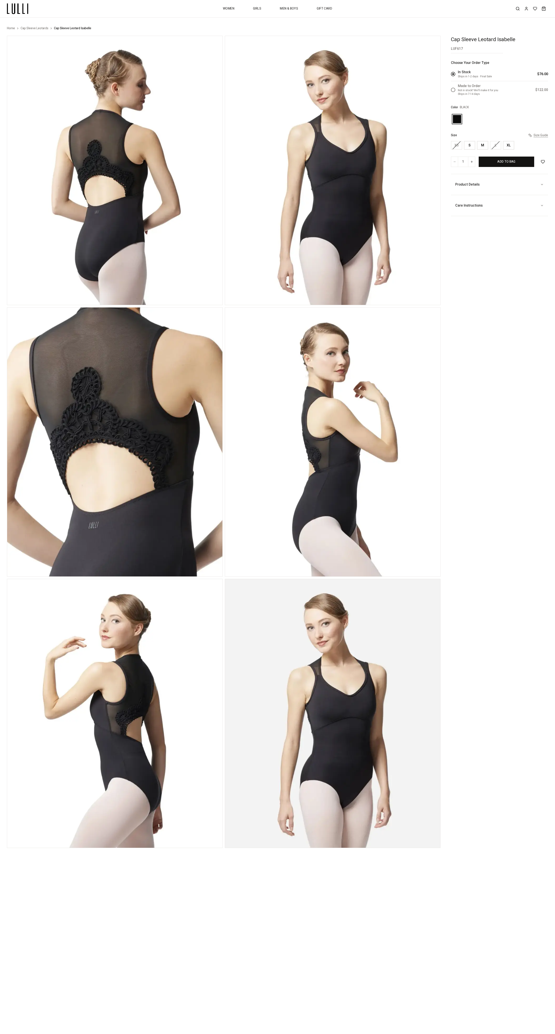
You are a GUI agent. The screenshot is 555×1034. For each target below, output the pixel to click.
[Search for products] (517, 8)
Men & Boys (289, 8)
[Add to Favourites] (543, 162)
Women (228, 8)
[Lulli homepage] (17, 8)
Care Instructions (469, 205)
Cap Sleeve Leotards (34, 28)
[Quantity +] (471, 162)
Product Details (467, 184)
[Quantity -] (454, 162)
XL (509, 145)
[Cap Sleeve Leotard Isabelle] (115, 170)
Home (11, 28)
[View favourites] (535, 8)
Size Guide (541, 135)
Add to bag (506, 161)
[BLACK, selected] (457, 119)
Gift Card (324, 8)
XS (456, 145)
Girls (257, 8)
